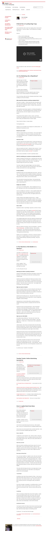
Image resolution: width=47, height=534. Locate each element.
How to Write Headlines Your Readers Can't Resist (9, 28)
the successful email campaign (25, 144)
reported (33, 210)
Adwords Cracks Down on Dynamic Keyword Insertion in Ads (28, 387)
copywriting (20, 71)
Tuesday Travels (21, 401)
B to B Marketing (8, 7)
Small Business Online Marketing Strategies (35, 70)
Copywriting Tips (8, 9)
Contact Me (28, 9)
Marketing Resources (16, 9)
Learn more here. (39, 525)
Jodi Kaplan (23, 14)
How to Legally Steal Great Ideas (26, 406)
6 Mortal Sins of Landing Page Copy (27, 24)
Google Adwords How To (21, 394)
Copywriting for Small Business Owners (24, 70)
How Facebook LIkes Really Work (23, 398)
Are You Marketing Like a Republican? (27, 76)
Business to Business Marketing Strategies (24, 353)
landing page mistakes (25, 71)
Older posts (18, 518)
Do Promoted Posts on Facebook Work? (24, 383)
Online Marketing (15, 7)
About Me (22, 9)
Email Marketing (22, 7)
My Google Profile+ (23, 18)
